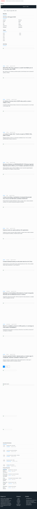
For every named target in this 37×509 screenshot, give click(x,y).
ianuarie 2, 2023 (13, 471)
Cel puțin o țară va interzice (12, 486)
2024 (4, 40)
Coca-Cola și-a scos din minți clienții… (12, 450)
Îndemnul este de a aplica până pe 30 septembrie (15, 230)
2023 (4, 39)
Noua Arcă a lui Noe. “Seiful (12, 482)
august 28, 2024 (14, 99)
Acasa (18, 498)
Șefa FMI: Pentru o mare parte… (11, 445)
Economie (7, 259)
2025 (20, 33)
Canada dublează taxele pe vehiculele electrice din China (17, 261)
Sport (7, 195)
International (8, 99)
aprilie (19, 21)
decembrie (20, 27)
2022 (4, 37)
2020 (4, 34)
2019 (4, 33)
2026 (20, 34)
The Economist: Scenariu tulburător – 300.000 (14, 478)
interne (4, 99)
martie (4, 21)
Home (5, 10)
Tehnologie (8, 291)
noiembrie (4, 27)
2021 (4, 36)
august (19, 24)
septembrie (5, 25)
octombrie (20, 25)
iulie (3, 24)
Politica (7, 132)
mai (3, 22)
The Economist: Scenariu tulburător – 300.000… (13, 455)
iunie (19, 22)
